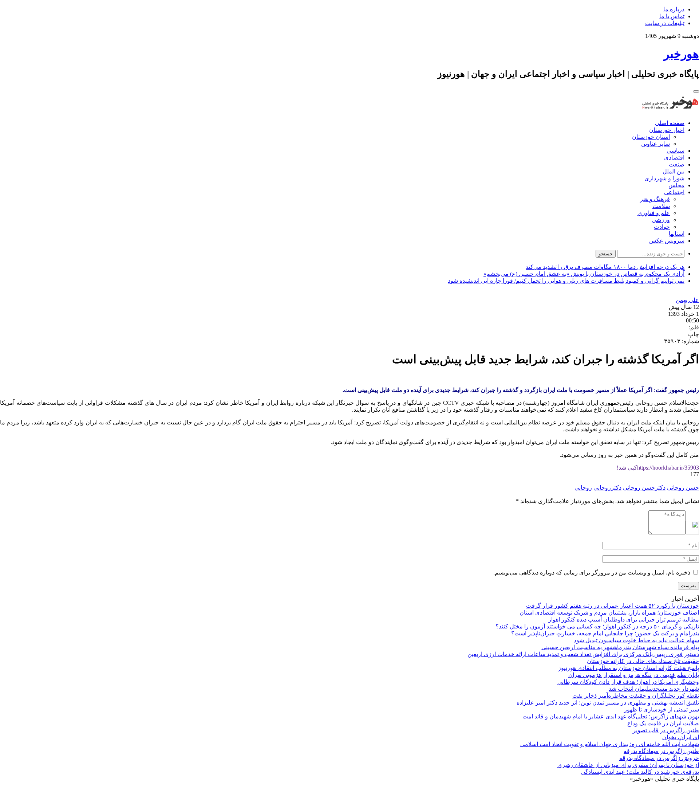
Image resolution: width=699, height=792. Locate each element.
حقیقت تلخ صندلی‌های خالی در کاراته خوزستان (643, 661)
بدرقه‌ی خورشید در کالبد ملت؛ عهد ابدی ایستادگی (640, 772)
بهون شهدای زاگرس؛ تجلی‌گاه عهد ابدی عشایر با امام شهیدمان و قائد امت (610, 716)
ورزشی (661, 220)
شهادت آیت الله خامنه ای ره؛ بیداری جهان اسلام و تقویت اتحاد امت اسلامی (609, 744)
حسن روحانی (683, 488)
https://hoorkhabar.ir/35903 (658, 467)
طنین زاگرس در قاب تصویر (666, 730)
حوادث (662, 227)
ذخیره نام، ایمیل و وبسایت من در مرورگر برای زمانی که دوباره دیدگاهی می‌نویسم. (591, 572)
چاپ (693, 334)
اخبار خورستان (666, 130)
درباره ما (673, 9)
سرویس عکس (666, 241)
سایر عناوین (655, 144)
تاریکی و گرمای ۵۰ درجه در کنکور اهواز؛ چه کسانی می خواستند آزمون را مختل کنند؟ (597, 626)
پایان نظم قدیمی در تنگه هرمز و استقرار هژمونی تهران (633, 675)
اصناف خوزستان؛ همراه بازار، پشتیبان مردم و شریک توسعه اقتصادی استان (609, 612)
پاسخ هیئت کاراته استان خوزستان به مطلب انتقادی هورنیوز (628, 668)
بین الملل (673, 171)
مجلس (676, 185)
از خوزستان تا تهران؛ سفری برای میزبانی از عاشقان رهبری (628, 765)
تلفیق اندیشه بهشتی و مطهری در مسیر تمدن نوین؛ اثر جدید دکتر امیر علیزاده (608, 702)
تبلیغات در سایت (664, 23)
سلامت (661, 206)
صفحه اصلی (669, 123)
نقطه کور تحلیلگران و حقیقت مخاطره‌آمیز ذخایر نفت (635, 696)
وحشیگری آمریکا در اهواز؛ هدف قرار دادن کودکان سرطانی (628, 682)
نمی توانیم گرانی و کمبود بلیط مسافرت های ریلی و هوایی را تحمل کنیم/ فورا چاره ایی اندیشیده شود (566, 281)
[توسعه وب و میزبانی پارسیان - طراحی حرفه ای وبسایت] (681, 788)
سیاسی (675, 151)
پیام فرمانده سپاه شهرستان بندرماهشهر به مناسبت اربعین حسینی (620, 647)
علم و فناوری (653, 213)
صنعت (676, 164)
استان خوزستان (651, 137)
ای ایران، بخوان (680, 737)
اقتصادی (674, 157)
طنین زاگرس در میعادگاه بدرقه (661, 751)
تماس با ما (671, 16)
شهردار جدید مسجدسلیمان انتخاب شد (654, 689)
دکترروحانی (607, 488)
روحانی (583, 488)
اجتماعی (674, 192)
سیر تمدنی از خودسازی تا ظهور (661, 709)
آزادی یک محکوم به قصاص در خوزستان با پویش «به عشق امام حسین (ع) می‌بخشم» (583, 274)
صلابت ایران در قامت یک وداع (663, 723)
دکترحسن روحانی (644, 488)
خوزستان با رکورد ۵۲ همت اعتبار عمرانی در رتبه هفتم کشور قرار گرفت (612, 606)
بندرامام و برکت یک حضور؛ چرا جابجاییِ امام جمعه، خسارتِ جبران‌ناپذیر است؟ (605, 633)
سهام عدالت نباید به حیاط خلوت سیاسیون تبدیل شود (636, 640)
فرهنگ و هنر (655, 199)
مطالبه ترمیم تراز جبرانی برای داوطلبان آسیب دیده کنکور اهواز (623, 619)
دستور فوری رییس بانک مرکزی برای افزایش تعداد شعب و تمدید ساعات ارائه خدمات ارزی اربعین (583, 654)
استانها (676, 234)
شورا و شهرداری (664, 178)
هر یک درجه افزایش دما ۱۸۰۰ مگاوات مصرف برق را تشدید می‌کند (605, 267)
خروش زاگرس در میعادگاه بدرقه (659, 758)
